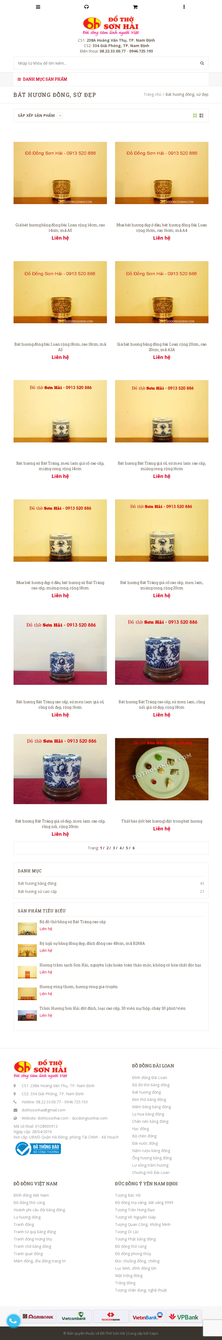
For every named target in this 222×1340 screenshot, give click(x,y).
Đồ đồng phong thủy (133, 1253)
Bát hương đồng (146, 1092)
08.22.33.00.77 (48, 1101)
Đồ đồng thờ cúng (29, 1202)
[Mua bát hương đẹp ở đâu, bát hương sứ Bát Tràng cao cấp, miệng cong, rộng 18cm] (60, 530)
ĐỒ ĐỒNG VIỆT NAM (35, 1183)
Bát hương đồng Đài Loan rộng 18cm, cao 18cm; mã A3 (60, 347)
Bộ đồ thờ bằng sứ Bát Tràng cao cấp (73, 921)
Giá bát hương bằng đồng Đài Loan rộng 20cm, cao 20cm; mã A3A (162, 347)
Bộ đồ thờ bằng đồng (150, 1084)
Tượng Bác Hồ (128, 1195)
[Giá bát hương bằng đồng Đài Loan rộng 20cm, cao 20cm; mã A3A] (161, 291)
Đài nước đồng (145, 1143)
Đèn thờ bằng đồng (149, 1099)
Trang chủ (152, 94)
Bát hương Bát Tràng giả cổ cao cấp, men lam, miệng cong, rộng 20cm (161, 585)
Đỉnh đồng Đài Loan (149, 1077)
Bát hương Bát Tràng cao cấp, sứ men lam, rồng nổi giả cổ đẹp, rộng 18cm (162, 704)
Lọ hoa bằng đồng (148, 1114)
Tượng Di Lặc (127, 1231)
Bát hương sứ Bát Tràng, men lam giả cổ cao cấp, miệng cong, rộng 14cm (60, 466)
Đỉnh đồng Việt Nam (31, 1195)
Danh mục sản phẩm (44, 79)
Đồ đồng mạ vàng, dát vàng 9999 (144, 1202)
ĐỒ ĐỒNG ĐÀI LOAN (153, 1065)
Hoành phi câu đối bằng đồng (39, 1209)
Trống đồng (125, 1282)
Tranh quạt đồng (28, 1253)
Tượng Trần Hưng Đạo (135, 1209)
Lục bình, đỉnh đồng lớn (135, 1268)
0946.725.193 (76, 1101)
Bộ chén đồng (144, 1135)
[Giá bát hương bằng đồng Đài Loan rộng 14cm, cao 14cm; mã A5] (60, 172)
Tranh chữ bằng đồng (32, 1246)
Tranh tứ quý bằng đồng (35, 1231)
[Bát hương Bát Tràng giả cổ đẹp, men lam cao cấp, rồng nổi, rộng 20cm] (60, 768)
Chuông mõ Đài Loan (150, 1172)
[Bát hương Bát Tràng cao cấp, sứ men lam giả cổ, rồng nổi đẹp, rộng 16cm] (60, 649)
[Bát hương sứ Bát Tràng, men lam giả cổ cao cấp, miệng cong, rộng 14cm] (60, 411)
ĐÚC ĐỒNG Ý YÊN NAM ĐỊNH (146, 1183)
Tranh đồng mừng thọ (33, 1239)
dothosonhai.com (53, 1118)
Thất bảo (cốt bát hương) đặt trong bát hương (161, 821)
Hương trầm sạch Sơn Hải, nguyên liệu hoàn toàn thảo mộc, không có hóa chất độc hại (120, 965)
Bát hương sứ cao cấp (37, 891)
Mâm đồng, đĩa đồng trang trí (40, 1260)
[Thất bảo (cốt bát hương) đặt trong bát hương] (161, 768)
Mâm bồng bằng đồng (151, 1106)
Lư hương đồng (27, 1217)
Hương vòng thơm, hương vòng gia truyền (79, 986)
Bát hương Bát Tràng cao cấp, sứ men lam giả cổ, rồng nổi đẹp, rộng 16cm (60, 704)
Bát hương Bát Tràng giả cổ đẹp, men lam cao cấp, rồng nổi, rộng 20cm (60, 823)
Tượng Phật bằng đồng (135, 1239)
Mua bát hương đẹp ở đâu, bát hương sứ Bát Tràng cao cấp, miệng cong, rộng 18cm (60, 585)
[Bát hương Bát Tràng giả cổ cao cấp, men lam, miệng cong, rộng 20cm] (161, 530)
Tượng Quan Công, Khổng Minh (143, 1224)
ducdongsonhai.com (89, 1118)
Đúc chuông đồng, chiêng (137, 1260)
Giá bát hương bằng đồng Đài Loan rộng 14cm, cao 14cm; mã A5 (60, 227)
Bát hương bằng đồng (37, 883)
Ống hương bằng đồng (152, 1157)
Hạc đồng (140, 1128)
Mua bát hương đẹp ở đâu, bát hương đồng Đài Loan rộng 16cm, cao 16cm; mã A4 (161, 227)
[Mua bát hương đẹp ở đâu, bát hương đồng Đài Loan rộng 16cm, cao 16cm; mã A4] (161, 172)
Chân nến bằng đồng (150, 1121)
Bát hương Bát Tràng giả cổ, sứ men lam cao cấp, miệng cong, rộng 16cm (162, 466)
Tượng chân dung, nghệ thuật (141, 1290)
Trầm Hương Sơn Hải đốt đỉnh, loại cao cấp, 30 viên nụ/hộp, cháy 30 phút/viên (113, 1008)
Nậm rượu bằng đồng (151, 1150)
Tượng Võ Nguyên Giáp (135, 1217)
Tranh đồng (24, 1224)
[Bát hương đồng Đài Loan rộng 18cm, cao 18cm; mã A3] (60, 291)
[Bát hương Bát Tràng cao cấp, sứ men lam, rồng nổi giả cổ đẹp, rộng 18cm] (161, 649)
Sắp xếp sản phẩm (37, 115)
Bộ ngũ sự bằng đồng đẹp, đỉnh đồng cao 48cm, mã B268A (92, 943)
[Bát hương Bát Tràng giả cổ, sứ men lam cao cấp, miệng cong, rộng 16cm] (161, 411)
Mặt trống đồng (128, 1275)
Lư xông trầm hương (150, 1165)
